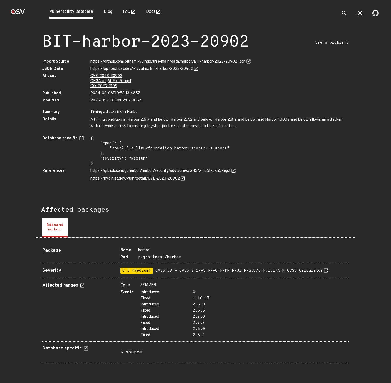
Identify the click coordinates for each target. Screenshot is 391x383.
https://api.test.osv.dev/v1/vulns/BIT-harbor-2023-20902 (141, 68)
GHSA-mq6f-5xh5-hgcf (110, 81)
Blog (108, 11)
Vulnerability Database (71, 11)
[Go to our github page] (375, 13)
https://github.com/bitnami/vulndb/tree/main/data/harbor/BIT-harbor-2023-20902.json (168, 61)
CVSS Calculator (305, 270)
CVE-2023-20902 (106, 76)
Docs (150, 11)
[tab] (55, 227)
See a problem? (332, 42)
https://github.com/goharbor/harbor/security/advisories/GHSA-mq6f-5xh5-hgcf (160, 170)
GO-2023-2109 (103, 86)
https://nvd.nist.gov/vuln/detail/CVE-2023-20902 (135, 178)
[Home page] (18, 13)
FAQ (126, 11)
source (134, 352)
